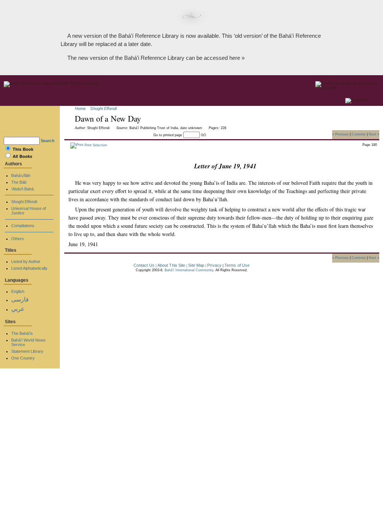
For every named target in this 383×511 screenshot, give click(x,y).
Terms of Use (236, 265)
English (17, 291)
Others (17, 238)
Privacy (214, 265)
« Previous (340, 134)
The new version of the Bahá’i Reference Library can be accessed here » (156, 58)
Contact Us (144, 265)
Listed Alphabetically (29, 268)
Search (48, 140)
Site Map (196, 265)
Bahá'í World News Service (28, 342)
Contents (359, 134)
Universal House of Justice (28, 210)
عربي (18, 309)
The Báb (19, 182)
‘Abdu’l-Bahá (22, 189)
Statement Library (27, 351)
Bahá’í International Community (189, 270)
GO (203, 135)
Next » (374, 134)
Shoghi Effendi (103, 108)
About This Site (171, 265)
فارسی (20, 299)
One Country (23, 358)
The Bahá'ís (22, 333)
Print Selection (95, 145)
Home (80, 108)
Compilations (22, 225)
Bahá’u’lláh (20, 175)
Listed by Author (25, 261)
